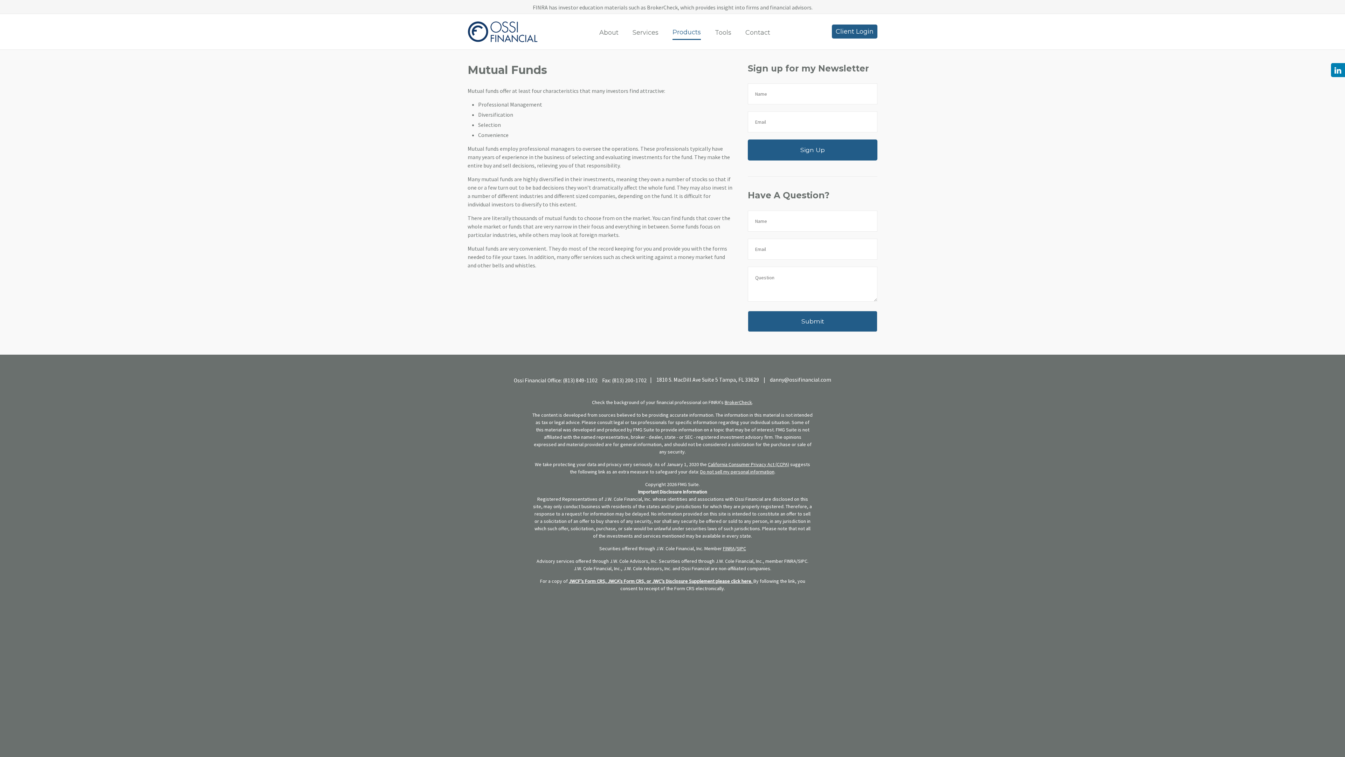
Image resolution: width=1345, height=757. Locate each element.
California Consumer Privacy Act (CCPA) (748, 464)
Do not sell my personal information (737, 472)
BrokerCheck (738, 402)
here (746, 581)
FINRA (729, 548)
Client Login (855, 31)
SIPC (741, 548)
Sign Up (812, 150)
